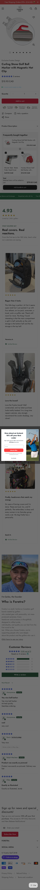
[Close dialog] (37, 431)
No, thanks (13, 458)
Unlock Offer (13, 450)
